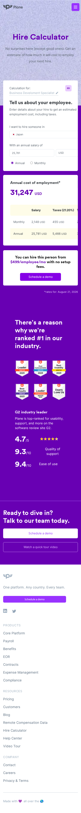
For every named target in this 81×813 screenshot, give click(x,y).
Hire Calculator (15, 730)
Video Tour (11, 746)
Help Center (12, 738)
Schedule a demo (41, 277)
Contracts (10, 665)
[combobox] (12, 134)
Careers (9, 773)
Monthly (40, 163)
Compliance (12, 680)
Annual (20, 163)
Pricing (8, 699)
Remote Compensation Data (25, 723)
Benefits (9, 649)
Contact (9, 765)
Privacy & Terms (16, 781)
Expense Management (20, 672)
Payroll (8, 641)
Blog (6, 715)
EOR (6, 657)
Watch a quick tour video (41, 547)
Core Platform (14, 633)
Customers (11, 707)
